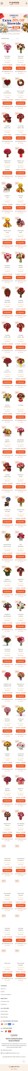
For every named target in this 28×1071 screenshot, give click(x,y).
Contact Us (4, 1004)
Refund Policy (4, 1017)
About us (3, 988)
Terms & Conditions (6, 994)
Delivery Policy (4, 1014)
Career (3, 991)
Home (2, 33)
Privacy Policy (4, 1011)
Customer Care (5, 1001)
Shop (6, 33)
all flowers (10, 33)
